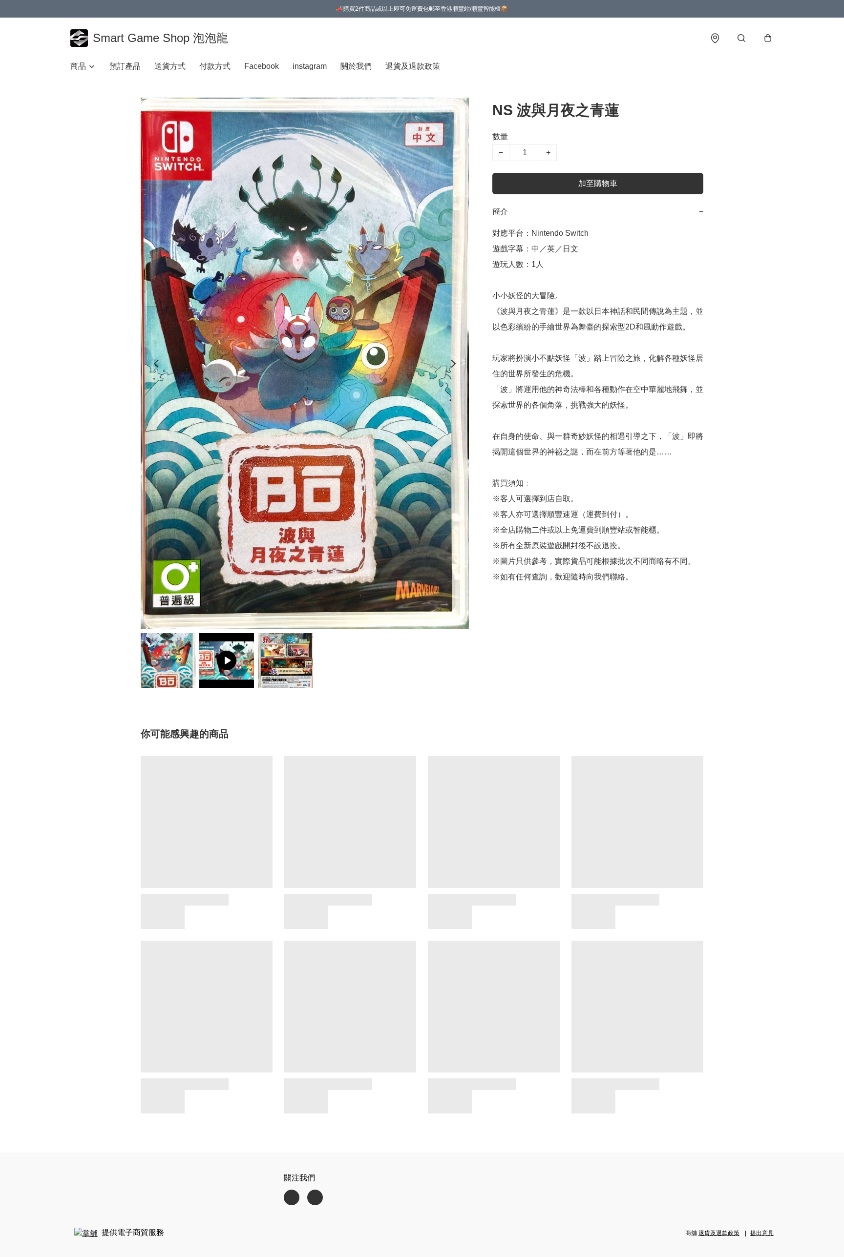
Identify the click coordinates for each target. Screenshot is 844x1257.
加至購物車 (597, 183)
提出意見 (762, 1233)
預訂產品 (125, 66)
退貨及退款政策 (412, 66)
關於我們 (356, 66)
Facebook (261, 66)
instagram (310, 66)
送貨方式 (170, 66)
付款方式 (215, 66)
